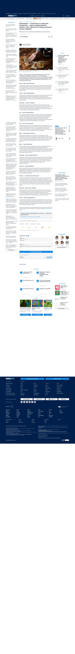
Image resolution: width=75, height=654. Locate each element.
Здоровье (22, 394)
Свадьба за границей (45, 288)
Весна (22, 386)
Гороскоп (42, 13)
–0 (51, 242)
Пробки (38, 15)
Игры (52, 13)
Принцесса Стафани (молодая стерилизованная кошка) (45, 273)
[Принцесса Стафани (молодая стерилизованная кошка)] (38, 274)
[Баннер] (37, 19)
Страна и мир (59, 386)
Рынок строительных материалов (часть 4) (45, 281)
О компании (8, 386)
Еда (21, 391)
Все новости (11, 22)
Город (22, 388)
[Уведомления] (66, 15)
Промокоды (14, 13)
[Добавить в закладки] (49, 37)
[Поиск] (63, 15)
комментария (25, 36)
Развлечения (47, 391)
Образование (36, 394)
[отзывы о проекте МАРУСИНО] (21, 274)
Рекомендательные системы (42, 436)
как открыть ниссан (28, 288)
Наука (35, 391)
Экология (58, 388)
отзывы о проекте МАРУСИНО (27, 272)
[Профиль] (68, 15)
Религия (46, 393)
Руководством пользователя (42, 430)
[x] (32, 402)
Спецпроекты (59, 391)
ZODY (55, 13)
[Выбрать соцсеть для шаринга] (52, 37)
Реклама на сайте (9, 383)
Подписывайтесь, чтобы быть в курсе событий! (30, 216)
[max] (30, 402)
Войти (23, 257)
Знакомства (20, 13)
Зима (35, 383)
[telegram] (22, 402)
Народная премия (60, 393)
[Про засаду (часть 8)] (21, 283)
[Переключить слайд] (51, 303)
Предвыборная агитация (10, 393)
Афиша (38, 13)
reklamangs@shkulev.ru (41, 426)
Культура (35, 386)
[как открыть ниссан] (21, 291)
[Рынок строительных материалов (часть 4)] (38, 283)
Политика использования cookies (43, 435)
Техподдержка (8, 391)
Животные (22, 393)
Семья (46, 394)
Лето (35, 388)
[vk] (24, 402)
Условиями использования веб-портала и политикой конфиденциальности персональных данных (52, 431)
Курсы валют (47, 13)
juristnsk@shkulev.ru (29, 434)
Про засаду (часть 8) (28, 280)
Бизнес (22, 385)
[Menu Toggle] (6, 15)
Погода (24, 13)
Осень (46, 385)
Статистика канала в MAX (10, 394)
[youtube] (35, 402)
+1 (48, 249)
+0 (48, 242)
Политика (47, 386)
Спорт (58, 383)
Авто (21, 383)
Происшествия (48, 388)
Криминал (36, 385)
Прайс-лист (8, 385)
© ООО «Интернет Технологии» (10, 440)
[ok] (27, 402)
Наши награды (8, 388)
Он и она (46, 383)
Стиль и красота (60, 385)
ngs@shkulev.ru (17, 433)
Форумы (28, 13)
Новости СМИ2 (22, 264)
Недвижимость (9, 13)
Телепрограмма (34, 13)
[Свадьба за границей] (38, 291)
